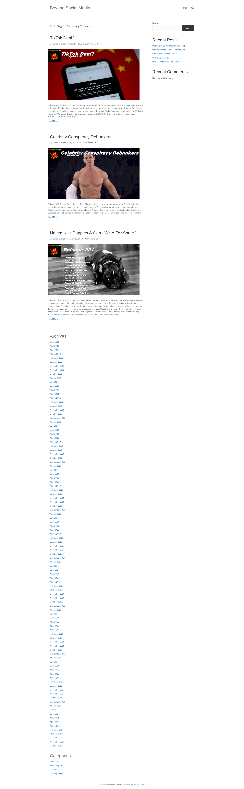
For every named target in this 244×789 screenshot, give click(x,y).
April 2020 (54, 438)
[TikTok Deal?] (94, 74)
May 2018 (54, 526)
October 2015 (56, 650)
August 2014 (55, 706)
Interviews (54, 761)
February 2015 (56, 682)
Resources (55, 770)
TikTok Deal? (62, 38)
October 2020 (56, 414)
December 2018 (57, 498)
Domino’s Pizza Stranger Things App (168, 50)
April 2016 (54, 626)
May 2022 (54, 346)
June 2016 (54, 618)
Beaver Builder (138, 785)
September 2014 (57, 702)
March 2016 (55, 630)
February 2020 (56, 446)
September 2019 (57, 462)
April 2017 (54, 578)
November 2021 (57, 370)
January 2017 (56, 590)
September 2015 (57, 654)
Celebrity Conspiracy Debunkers (80, 137)
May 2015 (54, 670)
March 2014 (55, 726)
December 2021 (57, 366)
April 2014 (54, 722)
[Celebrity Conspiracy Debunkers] (94, 173)
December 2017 (57, 546)
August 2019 (55, 466)
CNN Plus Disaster (160, 58)
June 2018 (54, 522)
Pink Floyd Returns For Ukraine (166, 62)
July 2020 (54, 426)
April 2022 (54, 350)
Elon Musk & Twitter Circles (164, 54)
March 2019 (55, 486)
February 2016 (56, 634)
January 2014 (56, 734)
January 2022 (56, 362)
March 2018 (55, 534)
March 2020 (55, 442)
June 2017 (54, 570)
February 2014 (56, 730)
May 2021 (54, 390)
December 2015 (57, 642)
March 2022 (55, 354)
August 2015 (55, 658)
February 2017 (56, 586)
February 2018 (56, 538)
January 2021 (56, 406)
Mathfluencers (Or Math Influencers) (168, 46)
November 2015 (57, 646)
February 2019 (56, 490)
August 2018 (55, 514)
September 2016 (57, 606)
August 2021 (55, 378)
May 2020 (54, 434)
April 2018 (54, 530)
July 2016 (54, 614)
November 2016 (57, 598)
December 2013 (57, 738)
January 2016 (56, 638)
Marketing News (57, 766)
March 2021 (55, 398)
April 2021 (54, 394)
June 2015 (54, 666)
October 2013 (56, 746)
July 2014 (54, 710)
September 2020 (57, 418)
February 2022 (56, 358)
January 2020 (56, 450)
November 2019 (57, 454)
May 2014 (54, 718)
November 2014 (57, 694)
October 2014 (56, 698)
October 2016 (56, 602)
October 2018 (56, 506)
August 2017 (55, 562)
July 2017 (54, 566)
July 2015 (54, 662)
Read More (53, 121)
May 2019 (54, 478)
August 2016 (55, 610)
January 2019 (56, 494)
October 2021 (56, 374)
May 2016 (54, 622)
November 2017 (57, 550)
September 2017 (57, 558)
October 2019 (56, 458)
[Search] (191, 8)
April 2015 (54, 674)
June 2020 (54, 430)
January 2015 (56, 686)
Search (155, 23)
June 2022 (54, 342)
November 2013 (57, 742)
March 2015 (55, 678)
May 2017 (54, 574)
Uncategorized (56, 773)
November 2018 (57, 502)
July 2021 (54, 382)
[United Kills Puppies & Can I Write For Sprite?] (94, 269)
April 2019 (54, 482)
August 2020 (55, 422)
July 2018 (54, 518)
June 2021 (54, 386)
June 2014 (54, 714)
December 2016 (57, 594)
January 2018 (56, 542)
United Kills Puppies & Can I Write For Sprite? (93, 233)
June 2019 (54, 474)
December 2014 (57, 690)
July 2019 (54, 470)
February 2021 (56, 402)
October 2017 (56, 554)
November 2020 (57, 410)
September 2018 (57, 510)
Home (184, 8)
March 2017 (55, 582)
